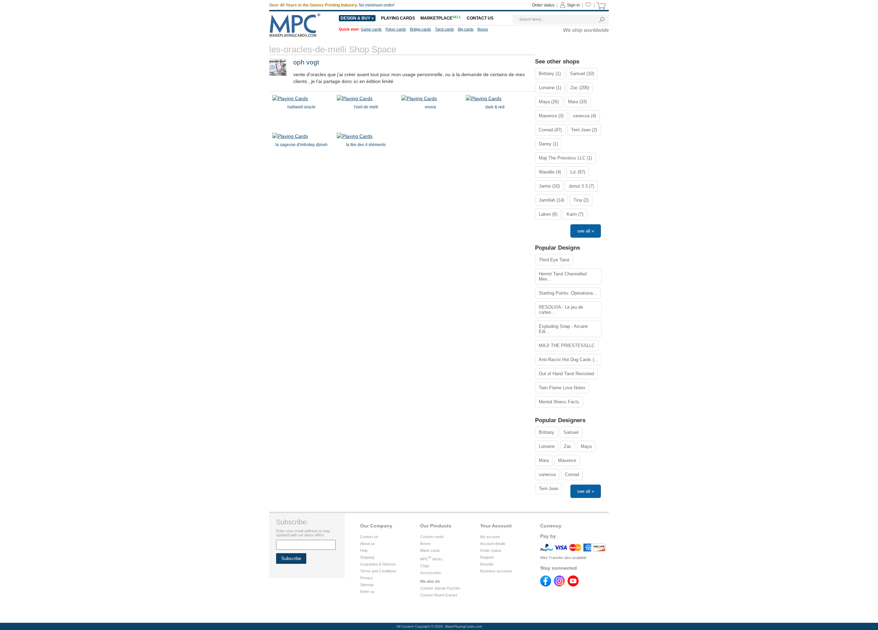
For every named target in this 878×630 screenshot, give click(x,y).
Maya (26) (549, 101)
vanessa (547, 474)
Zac (567, 446)
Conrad (572, 474)
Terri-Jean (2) (584, 129)
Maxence (567, 460)
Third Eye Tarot (554, 259)
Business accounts (496, 571)
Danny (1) (548, 143)
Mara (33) (577, 101)
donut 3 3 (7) (581, 186)
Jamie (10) (549, 186)
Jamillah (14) (551, 200)
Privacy (366, 578)
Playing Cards (398, 18)
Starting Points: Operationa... (568, 293)
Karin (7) (575, 214)
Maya (586, 446)
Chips (425, 566)
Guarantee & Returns (378, 564)
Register (487, 557)
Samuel (571, 432)
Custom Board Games (439, 595)
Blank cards (430, 550)
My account (490, 537)
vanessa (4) (584, 115)
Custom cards (432, 537)
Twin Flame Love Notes (562, 387)
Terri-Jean (548, 488)
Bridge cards (420, 29)
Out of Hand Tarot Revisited (566, 373)
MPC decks (431, 559)
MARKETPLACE (440, 18)
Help (364, 550)
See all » (585, 231)
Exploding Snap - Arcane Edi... (563, 329)
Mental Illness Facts (559, 401)
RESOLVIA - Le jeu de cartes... (561, 310)
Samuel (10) (582, 73)
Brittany (546, 432)
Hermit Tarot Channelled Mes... (562, 276)
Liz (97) (577, 172)
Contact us (480, 18)
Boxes (482, 29)
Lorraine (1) (550, 87)
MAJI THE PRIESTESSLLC (567, 345)
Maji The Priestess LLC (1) (565, 158)
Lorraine (547, 446)
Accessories (430, 573)
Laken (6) (548, 214)
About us (367, 544)
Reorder (487, 564)
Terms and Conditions (378, 571)
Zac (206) (579, 87)
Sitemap (366, 585)
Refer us (367, 592)
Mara (544, 460)
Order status (543, 5)
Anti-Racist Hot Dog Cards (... (568, 359)
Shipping (367, 557)
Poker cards (395, 29)
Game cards (371, 29)
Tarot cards (444, 29)
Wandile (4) (550, 172)
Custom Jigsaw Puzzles (440, 588)
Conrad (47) (550, 129)
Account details (493, 544)
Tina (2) (581, 200)
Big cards (466, 29)
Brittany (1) (550, 73)
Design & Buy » (357, 18)
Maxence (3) (551, 115)
